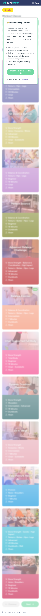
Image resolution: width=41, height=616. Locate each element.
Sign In (8, 10)
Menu (36, 3)
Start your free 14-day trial (20, 71)
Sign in (25, 79)
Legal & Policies (21, 612)
